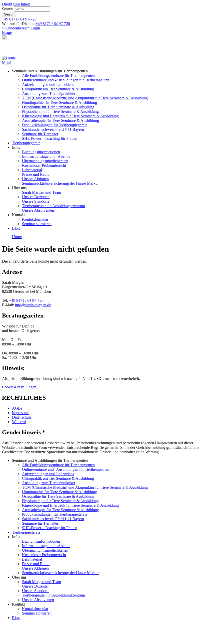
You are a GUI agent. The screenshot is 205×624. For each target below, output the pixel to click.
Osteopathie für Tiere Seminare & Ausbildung (58, 107)
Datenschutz (22, 417)
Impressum (20, 413)
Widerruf (19, 422)
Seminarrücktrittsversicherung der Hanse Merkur (60, 183)
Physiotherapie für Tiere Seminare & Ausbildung (60, 111)
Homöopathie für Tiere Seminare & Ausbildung (59, 102)
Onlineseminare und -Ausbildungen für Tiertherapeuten (65, 80)
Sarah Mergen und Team (41, 192)
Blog (16, 228)
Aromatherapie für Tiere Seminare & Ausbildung (60, 120)
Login (35, 28)
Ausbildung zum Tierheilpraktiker (48, 93)
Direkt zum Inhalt (16, 4)
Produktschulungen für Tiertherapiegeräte (54, 125)
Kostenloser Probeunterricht (44, 165)
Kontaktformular (35, 219)
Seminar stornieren (37, 224)
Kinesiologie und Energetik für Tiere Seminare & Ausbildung (70, 116)
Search (7, 9)
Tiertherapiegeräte (26, 143)
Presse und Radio (36, 174)
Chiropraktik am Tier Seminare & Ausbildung (58, 89)
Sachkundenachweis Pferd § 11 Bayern (53, 129)
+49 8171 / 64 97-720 (19, 19)
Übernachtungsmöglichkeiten (45, 161)
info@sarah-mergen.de (33, 305)
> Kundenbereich (16, 28)
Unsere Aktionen (35, 179)
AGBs (17, 408)
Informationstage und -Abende (46, 156)
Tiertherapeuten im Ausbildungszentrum (53, 206)
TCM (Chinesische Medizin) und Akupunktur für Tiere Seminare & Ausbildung (85, 98)
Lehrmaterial (32, 170)
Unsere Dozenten (36, 197)
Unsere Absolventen (38, 210)
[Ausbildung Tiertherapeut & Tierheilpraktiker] (9, 58)
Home (17, 237)
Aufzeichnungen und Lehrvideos (48, 84)
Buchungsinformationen (41, 152)
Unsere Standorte (35, 201)
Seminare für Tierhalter (40, 134)
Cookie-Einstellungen (19, 387)
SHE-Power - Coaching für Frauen (49, 138)
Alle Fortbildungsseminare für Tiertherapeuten (58, 75)
